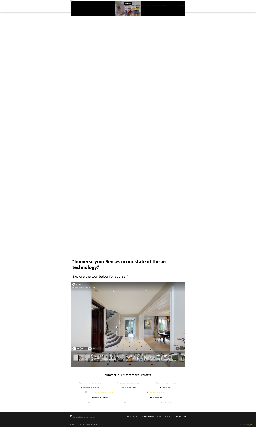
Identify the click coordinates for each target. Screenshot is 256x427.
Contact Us (167, 416)
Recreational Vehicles (100, 397)
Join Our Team (180, 416)
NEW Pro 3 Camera (161, 6)
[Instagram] (185, 424)
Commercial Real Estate (90, 388)
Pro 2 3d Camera (148, 416)
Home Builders (165, 388)
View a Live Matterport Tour (138, 6)
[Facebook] (181, 424)
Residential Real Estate (128, 388)
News (173, 6)
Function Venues (156, 397)
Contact (181, 6)
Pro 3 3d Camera (133, 416)
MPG (252, 425)
